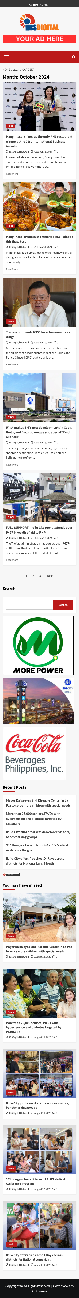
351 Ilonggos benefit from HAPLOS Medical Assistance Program (37, 847)
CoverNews (61, 1286)
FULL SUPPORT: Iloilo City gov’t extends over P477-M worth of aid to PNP (39, 530)
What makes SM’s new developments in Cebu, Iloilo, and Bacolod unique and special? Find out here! (39, 432)
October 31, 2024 (43, 152)
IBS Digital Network (19, 152)
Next (50, 576)
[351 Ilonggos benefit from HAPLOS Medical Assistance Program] (39, 1149)
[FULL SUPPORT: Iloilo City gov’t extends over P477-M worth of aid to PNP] (39, 497)
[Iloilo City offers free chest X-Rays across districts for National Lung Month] (39, 1225)
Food (10, 126)
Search (9, 589)
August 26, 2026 (42, 1037)
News (11, 321)
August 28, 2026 (42, 957)
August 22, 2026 (42, 1189)
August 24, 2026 (42, 1113)
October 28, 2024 (43, 442)
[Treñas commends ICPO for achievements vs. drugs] (39, 302)
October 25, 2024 (43, 538)
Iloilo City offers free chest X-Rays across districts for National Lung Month (35, 860)
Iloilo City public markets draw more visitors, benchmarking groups (38, 834)
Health (11, 1244)
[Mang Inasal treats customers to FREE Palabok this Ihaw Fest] (39, 206)
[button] (7, 56)
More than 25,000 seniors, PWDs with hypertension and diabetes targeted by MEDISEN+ (34, 819)
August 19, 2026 (42, 1265)
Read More (12, 173)
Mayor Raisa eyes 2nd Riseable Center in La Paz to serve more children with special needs (38, 802)
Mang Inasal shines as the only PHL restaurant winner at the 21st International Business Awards (39, 141)
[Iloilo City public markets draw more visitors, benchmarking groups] (39, 1073)
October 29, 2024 (43, 342)
